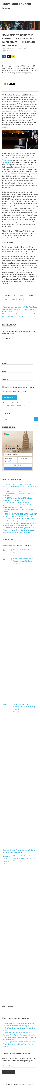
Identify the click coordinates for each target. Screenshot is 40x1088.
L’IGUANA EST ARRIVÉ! (13, 491)
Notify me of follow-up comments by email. (19, 387)
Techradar (5, 162)
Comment (6, 338)
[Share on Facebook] (4, 56)
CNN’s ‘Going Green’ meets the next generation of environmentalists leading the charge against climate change (17, 505)
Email (4, 371)
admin (19, 48)
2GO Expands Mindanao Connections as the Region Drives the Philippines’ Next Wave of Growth (19, 1044)
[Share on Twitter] (9, 56)
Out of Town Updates (18, 1018)
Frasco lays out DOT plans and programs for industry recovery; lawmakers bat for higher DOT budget (19, 486)
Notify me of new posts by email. (16, 391)
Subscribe (8, 1072)
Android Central (17, 155)
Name (5, 363)
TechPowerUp (7, 160)
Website (5, 379)
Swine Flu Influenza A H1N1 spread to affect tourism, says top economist (24, 707)
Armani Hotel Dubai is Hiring (23, 550)
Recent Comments (24, 545)
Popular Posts (9, 545)
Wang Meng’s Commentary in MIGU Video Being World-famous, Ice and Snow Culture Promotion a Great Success (19, 309)
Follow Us (7, 1006)
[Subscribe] (13, 56)
